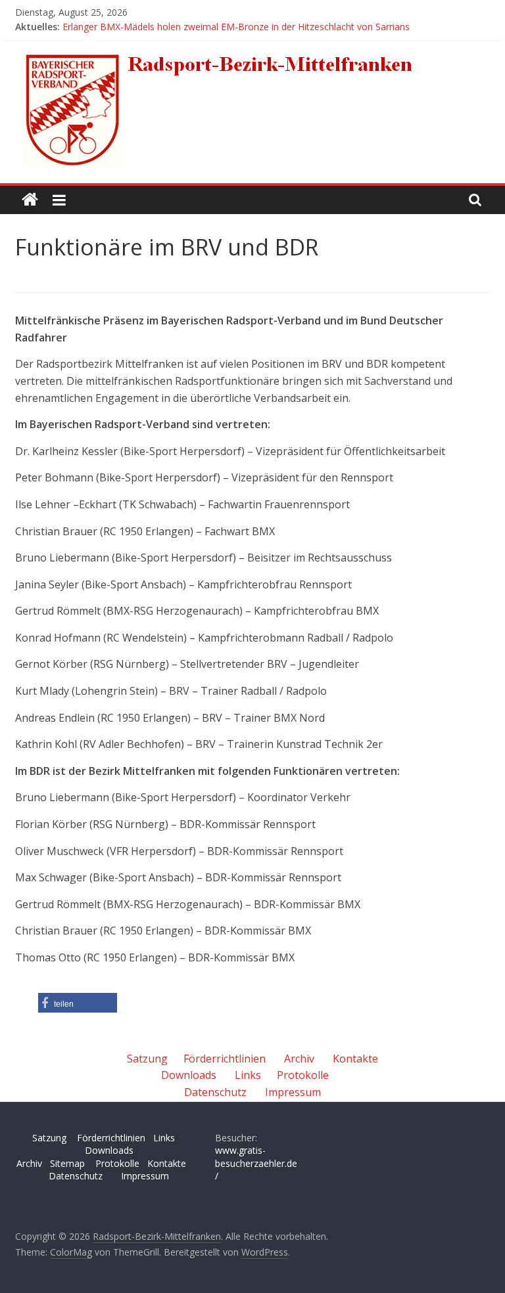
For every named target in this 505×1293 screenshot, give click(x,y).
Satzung (147, 1058)
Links (248, 1075)
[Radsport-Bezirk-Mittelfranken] (30, 200)
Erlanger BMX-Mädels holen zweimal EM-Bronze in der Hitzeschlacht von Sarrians (236, 26)
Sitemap (67, 1163)
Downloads (188, 1075)
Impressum (293, 1092)
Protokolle (303, 1075)
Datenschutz (215, 1092)
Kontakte (355, 1058)
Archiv (299, 1058)
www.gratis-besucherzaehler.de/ (256, 1163)
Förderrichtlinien (224, 1058)
